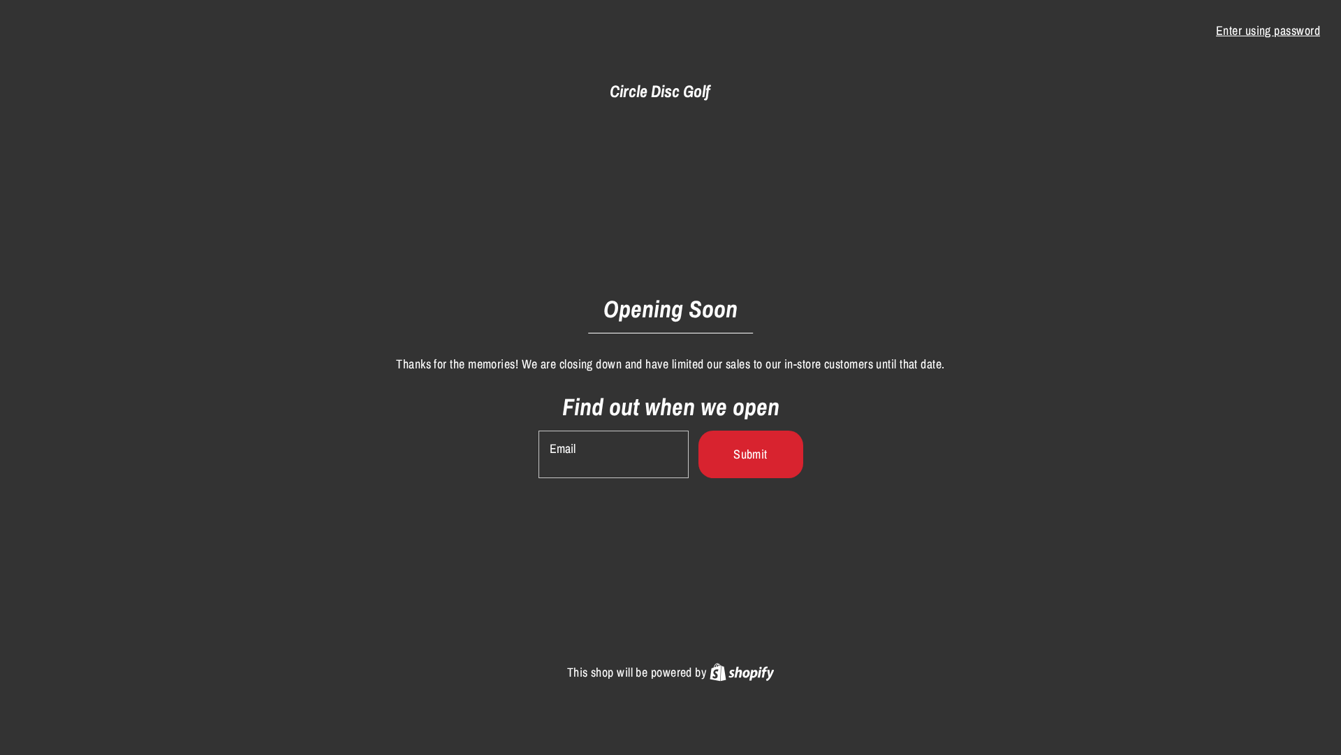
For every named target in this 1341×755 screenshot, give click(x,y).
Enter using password (1268, 30)
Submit (750, 454)
